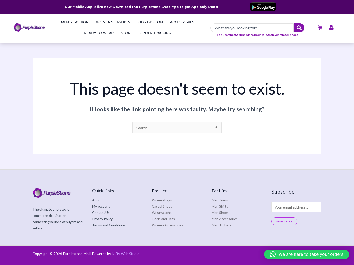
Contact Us (101, 213)
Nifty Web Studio (125, 253)
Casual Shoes (162, 206)
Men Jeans (220, 200)
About (97, 200)
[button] (306, 254)
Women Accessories (167, 225)
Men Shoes (220, 213)
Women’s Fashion (113, 22)
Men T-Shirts (221, 225)
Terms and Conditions (108, 225)
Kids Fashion (150, 22)
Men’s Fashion (75, 22)
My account (101, 206)
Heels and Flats (163, 219)
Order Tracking (155, 33)
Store (126, 33)
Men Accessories (225, 219)
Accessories (182, 22)
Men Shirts (220, 206)
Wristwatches (162, 213)
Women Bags (162, 200)
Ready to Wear (99, 33)
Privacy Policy (102, 219)
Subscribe (284, 221)
